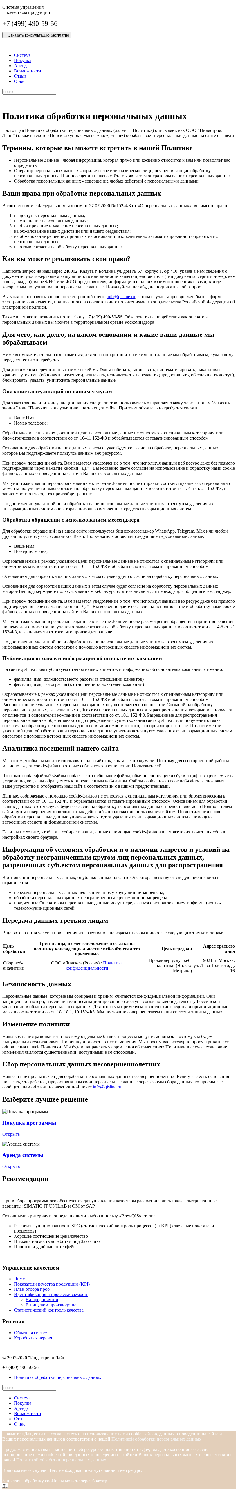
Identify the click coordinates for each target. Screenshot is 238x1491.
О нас (19, 81)
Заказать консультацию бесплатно (37, 35)
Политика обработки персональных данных (57, 1377)
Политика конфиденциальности (94, 965)
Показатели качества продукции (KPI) (52, 1283)
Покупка (22, 60)
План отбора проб (32, 1289)
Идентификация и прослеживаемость (51, 1294)
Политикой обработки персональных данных (156, 1439)
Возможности (27, 70)
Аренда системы (22, 1155)
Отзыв (20, 76)
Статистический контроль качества (49, 1310)
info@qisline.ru (121, 296)
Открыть (11, 1134)
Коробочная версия (33, 1337)
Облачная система (32, 1332)
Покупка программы (29, 1123)
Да (5, 1485)
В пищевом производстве (51, 1304)
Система (22, 55)
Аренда (21, 65)
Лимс (19, 1278)
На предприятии (42, 1299)
